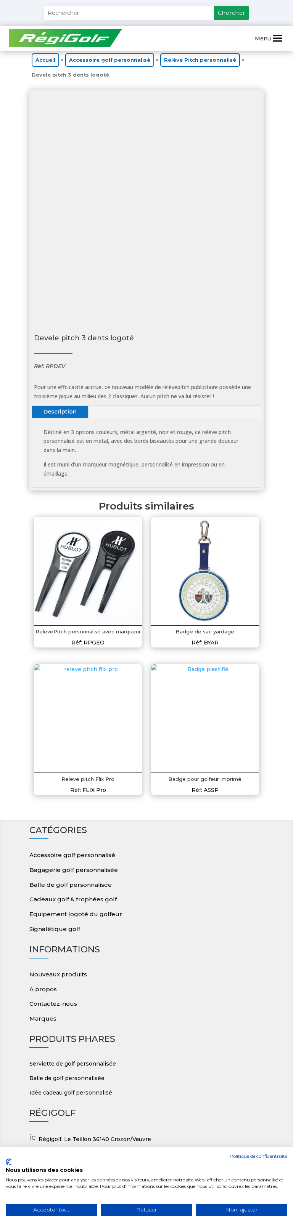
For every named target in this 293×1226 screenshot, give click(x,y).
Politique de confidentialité (258, 1156)
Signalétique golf (54, 929)
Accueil (45, 60)
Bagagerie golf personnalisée (73, 869)
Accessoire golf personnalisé (109, 60)
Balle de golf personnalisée (70, 884)
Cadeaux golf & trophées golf (73, 899)
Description (60, 411)
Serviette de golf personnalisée (72, 1063)
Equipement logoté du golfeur (75, 914)
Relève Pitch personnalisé (200, 60)
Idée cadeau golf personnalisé (70, 1092)
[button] (263, 38)
